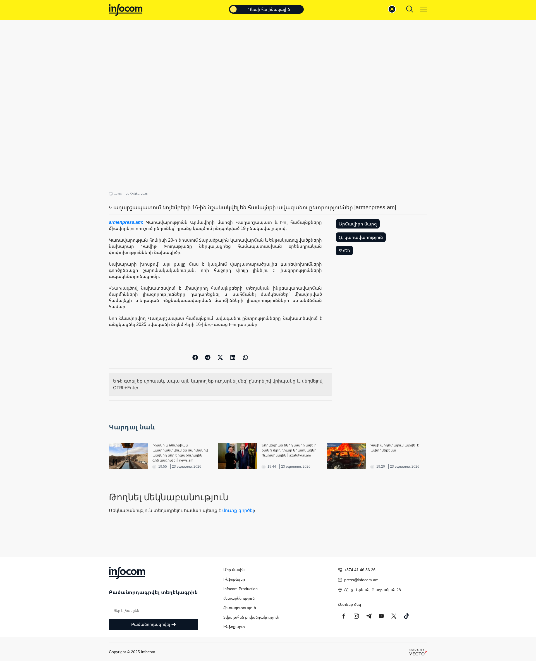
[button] (195, 357)
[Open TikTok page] (406, 616)
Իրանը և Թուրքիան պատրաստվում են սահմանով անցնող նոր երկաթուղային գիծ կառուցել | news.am (180, 452)
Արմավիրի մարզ (358, 224)
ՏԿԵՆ (344, 250)
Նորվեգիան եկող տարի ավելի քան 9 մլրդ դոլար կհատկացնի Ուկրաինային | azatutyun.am (289, 450)
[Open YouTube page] (381, 616)
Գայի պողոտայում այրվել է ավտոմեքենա (394, 447)
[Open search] (409, 9)
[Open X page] (393, 616)
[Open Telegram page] (368, 616)
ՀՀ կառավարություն (361, 237)
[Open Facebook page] (343, 616)
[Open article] (128, 456)
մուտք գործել (238, 510)
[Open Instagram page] (356, 616)
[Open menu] (423, 9)
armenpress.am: (127, 222)
